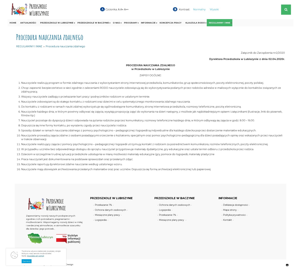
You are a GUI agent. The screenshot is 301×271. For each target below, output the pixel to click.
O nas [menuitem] (116, 23)
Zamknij (26, 261)
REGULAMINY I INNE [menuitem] (219, 23)
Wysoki (214, 9)
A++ (126, 9)
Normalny (199, 9)
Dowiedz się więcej (35, 256)
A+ (121, 9)
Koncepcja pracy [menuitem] (170, 23)
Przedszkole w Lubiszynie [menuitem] (56, 23)
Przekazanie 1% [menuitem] (103, 205)
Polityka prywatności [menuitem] (234, 215)
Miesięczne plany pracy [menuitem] (107, 215)
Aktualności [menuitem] (28, 23)
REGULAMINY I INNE (29, 46)
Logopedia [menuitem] (101, 220)
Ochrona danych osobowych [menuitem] (110, 210)
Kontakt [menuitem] (227, 220)
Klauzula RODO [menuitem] (195, 23)
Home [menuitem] (13, 23)
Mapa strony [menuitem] (230, 210)
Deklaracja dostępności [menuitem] (235, 205)
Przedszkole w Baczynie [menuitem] (93, 23)
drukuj (284, 266)
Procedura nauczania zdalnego (65, 46)
